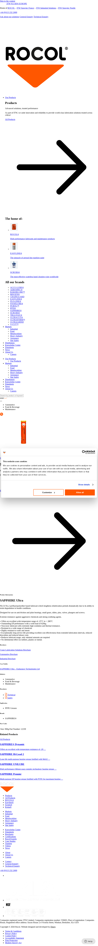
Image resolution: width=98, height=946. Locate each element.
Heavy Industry (16, 336)
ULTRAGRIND (17, 322)
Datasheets (9, 347)
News (7, 350)
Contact (8, 861)
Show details (84, 485)
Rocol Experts (11, 839)
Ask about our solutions (9, 17)
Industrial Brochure (8, 659)
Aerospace (14, 338)
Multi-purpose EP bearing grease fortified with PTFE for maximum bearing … (31, 779)
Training (8, 843)
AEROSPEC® (16, 290)
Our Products (10, 97)
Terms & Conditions (13, 931)
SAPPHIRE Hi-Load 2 (12, 754)
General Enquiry (26, 17)
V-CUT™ (14, 324)
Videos (8, 846)
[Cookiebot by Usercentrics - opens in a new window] (84, 452)
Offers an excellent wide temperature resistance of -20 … (23, 749)
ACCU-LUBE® (17, 287)
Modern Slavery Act (13, 943)
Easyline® (9, 802)
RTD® (13, 308)
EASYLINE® (16, 299)
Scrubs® (8, 805)
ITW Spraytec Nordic (67, 8)
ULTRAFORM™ (17, 320)
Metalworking (16, 334)
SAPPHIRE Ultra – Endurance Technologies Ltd (20, 669)
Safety (10, 698)
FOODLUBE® (16, 304)
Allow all (80, 492)
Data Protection (11, 940)
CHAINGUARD (17, 297)
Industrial (14, 329)
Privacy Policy (11, 933)
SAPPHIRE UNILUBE (12, 764)
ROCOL (11, 8)
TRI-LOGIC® (16, 315)
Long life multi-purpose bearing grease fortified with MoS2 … (25, 759)
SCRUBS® (15, 313)
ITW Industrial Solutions (46, 8)
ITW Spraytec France (25, 8)
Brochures (9, 834)
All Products (5, 739)
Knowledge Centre (12, 345)
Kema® (8, 807)
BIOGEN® (15, 294)
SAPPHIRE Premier (10, 774)
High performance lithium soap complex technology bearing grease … (28, 769)
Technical (11, 695)
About (7, 852)
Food (12, 331)
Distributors (10, 343)
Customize (47, 492)
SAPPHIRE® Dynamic (12, 744)
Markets (8, 327)
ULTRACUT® (16, 317)
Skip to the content (7, 1)
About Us (9, 352)
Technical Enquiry (41, 17)
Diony (53, 927)
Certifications (10, 837)
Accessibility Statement (14, 938)
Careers (13, 354)
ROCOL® (9, 800)
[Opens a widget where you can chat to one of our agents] (88, 941)
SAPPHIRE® (16, 310)
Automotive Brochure (9, 654)
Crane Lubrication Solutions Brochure (15, 650)
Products (8, 795)
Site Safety (14, 340)
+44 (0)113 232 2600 (8, 12)
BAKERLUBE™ (17, 292)
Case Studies (10, 841)
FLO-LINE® (15, 301)
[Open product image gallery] (1, 415)
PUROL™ (14, 306)
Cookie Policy (11, 936)
